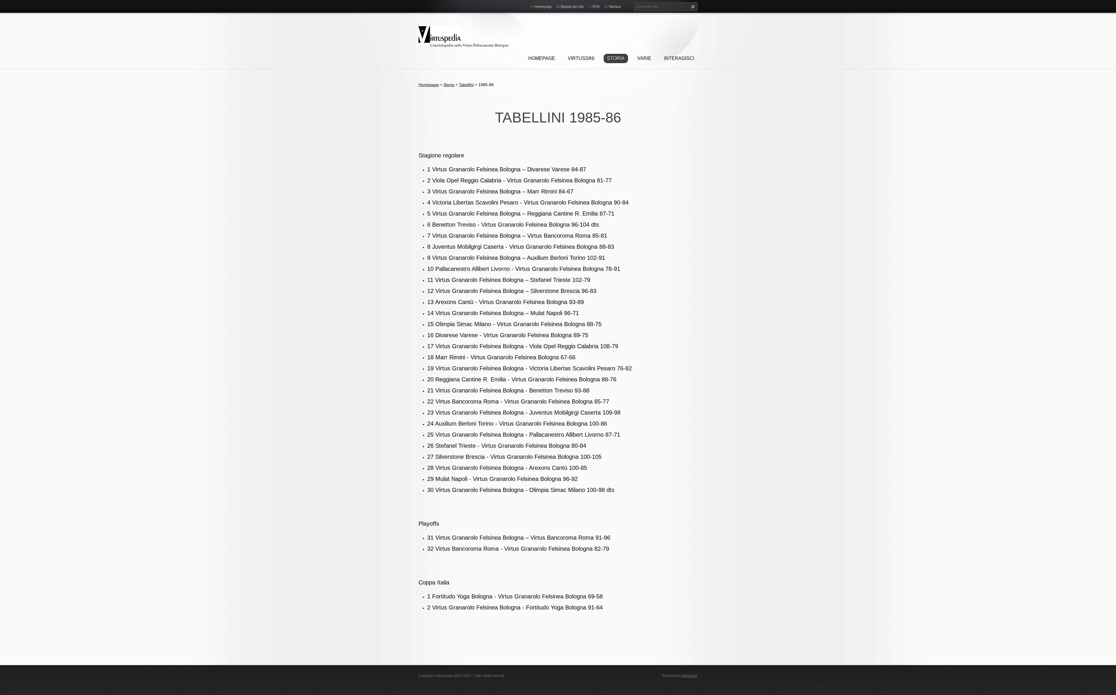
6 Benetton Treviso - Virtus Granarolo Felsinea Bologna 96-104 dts (513, 224)
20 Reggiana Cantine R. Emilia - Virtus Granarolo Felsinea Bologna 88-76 (521, 379)
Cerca (692, 6)
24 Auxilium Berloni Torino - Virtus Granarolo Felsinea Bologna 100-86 (517, 423)
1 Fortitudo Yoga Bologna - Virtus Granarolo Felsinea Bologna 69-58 (515, 596)
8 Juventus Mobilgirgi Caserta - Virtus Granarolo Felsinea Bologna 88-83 (520, 246)
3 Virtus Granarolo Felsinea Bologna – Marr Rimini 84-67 (500, 191)
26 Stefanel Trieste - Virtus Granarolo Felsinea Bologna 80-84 (506, 445)
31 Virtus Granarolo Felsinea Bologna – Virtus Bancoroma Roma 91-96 (518, 537)
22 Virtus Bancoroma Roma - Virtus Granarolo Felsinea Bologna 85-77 (518, 401)
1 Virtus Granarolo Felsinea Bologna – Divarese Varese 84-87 (506, 169)
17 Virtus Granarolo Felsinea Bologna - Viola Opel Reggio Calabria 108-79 (522, 346)
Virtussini (581, 58)
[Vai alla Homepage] (440, 34)
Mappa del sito (572, 7)
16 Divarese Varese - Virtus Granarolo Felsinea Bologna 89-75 (507, 335)
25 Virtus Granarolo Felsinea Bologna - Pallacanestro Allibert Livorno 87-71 (523, 434)
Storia (616, 58)
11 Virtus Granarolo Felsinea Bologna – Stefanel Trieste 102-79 (508, 280)
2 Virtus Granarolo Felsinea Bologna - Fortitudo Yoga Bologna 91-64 (515, 607)
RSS (596, 7)
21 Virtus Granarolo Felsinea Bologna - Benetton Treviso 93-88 (508, 390)
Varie (644, 58)
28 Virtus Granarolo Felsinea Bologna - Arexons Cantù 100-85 (507, 468)
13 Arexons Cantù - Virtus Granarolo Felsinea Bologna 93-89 (505, 302)
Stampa (615, 7)
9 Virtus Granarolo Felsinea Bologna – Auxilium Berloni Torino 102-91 (516, 258)
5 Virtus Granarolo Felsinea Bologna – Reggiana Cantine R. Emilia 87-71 (520, 213)
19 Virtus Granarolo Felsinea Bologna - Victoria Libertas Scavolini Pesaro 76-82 (529, 368)
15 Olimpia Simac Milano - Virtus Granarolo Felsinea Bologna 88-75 (514, 324)
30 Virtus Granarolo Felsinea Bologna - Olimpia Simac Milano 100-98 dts (520, 490)
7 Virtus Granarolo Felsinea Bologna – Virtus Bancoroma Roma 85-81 (517, 235)
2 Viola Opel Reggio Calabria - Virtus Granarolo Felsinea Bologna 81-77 (519, 180)
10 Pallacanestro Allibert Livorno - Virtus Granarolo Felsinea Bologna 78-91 (523, 269)
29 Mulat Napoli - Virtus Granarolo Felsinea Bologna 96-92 (502, 479)
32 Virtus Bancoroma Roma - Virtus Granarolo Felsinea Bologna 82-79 (518, 548)
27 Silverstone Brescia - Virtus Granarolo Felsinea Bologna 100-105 (514, 457)
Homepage (541, 58)
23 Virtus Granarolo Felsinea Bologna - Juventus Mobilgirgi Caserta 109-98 (523, 412)
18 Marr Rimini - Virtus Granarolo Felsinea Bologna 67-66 (501, 357)
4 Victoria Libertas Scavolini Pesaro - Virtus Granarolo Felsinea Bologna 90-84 (528, 202)
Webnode (690, 676)
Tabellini (466, 84)
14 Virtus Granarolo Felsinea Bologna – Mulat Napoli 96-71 (503, 313)
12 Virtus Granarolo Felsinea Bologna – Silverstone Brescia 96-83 (511, 291)
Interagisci (679, 58)
